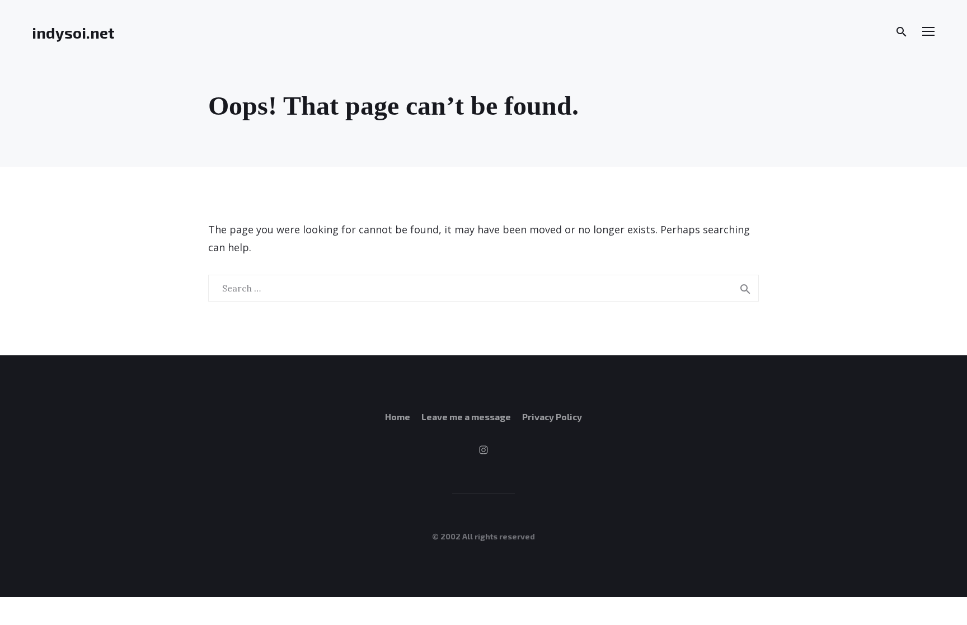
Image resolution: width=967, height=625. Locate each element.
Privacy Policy (552, 416)
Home (397, 416)
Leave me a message (466, 416)
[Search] (901, 32)
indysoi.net (73, 32)
